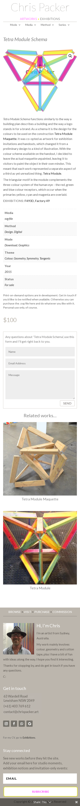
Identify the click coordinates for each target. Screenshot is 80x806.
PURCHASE (42, 612)
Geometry (19, 258)
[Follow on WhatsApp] (22, 724)
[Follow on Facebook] (14, 724)
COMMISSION (62, 612)
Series (62, 24)
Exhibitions (29, 737)
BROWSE (14, 612)
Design (9, 232)
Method (45, 24)
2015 (8, 271)
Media (29, 24)
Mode (13, 24)
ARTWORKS (28, 19)
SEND (67, 403)
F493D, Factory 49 (37, 201)
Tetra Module (52, 173)
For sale (9, 285)
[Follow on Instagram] (6, 724)
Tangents (45, 258)
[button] (70, 56)
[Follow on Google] (29, 724)
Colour (9, 258)
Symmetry (32, 258)
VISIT (27, 612)
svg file (9, 218)
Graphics (23, 245)
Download (11, 245)
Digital (18, 232)
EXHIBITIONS (50, 19)
